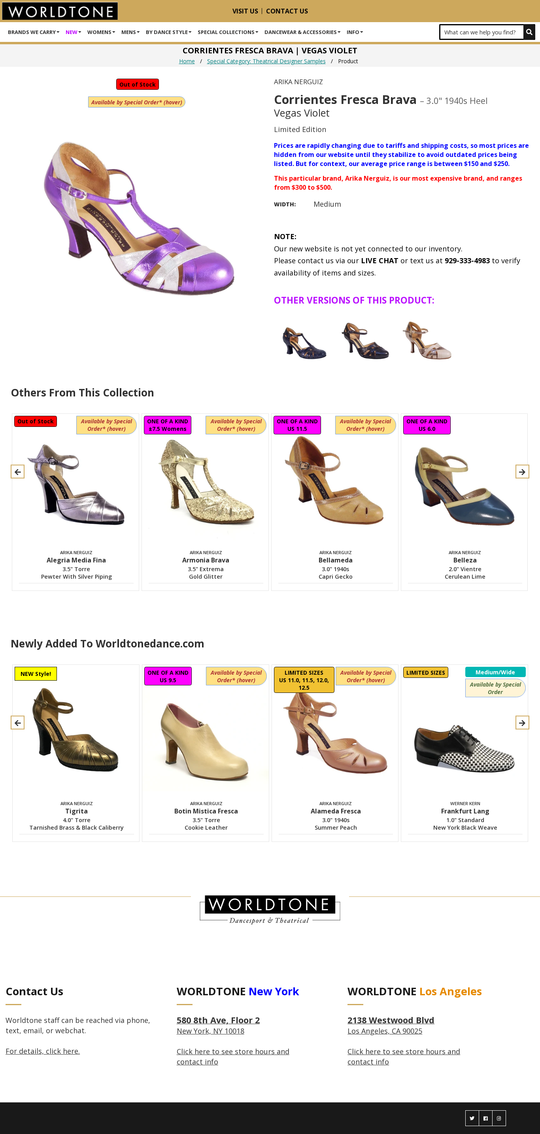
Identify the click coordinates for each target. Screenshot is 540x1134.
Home (187, 61)
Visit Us (245, 11)
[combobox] (487, 32)
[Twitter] (472, 1118)
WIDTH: (285, 204)
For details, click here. (43, 1051)
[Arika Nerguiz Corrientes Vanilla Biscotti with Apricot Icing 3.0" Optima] (428, 338)
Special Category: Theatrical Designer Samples (266, 61)
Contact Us (287, 11)
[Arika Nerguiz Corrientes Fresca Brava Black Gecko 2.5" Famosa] (304, 338)
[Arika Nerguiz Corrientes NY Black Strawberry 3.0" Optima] (366, 338)
